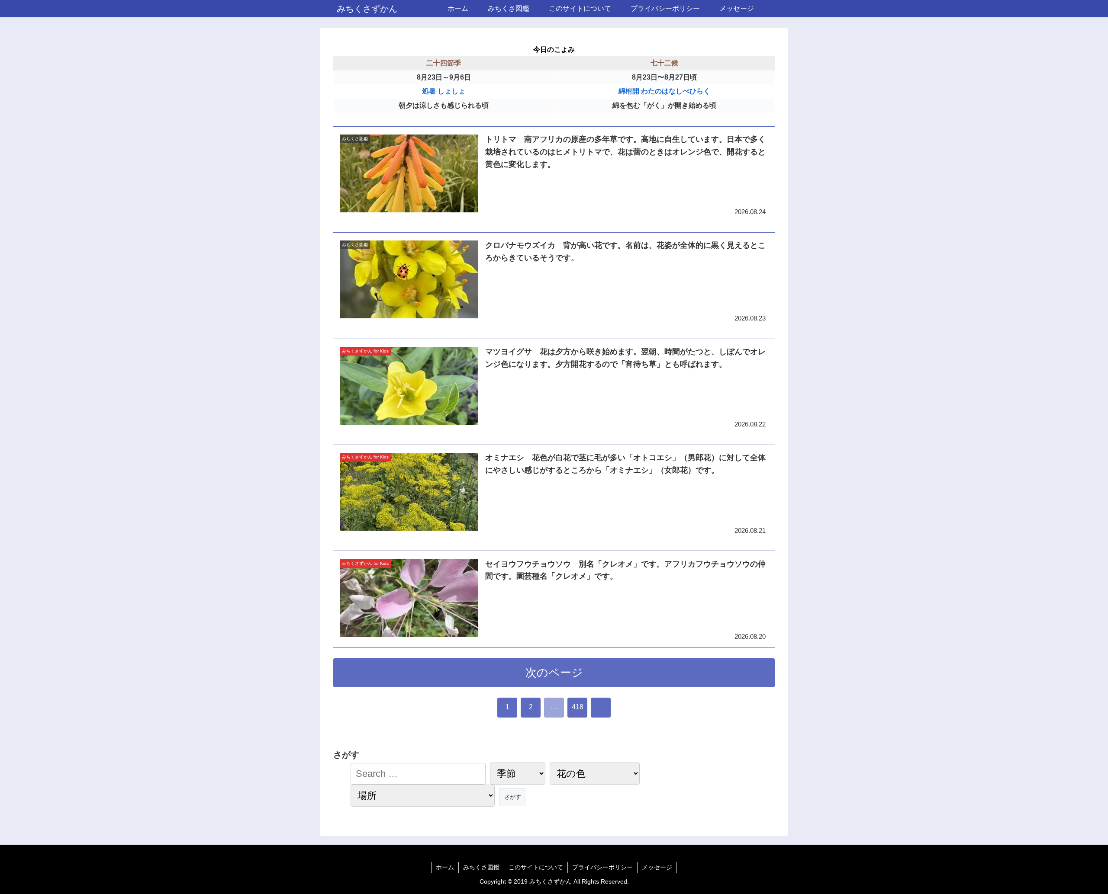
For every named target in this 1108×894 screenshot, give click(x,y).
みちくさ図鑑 (481, 867)
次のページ (554, 672)
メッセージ (657, 867)
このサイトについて (536, 867)
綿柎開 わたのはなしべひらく (664, 91)
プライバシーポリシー (602, 867)
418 (577, 707)
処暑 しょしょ (443, 91)
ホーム (445, 867)
